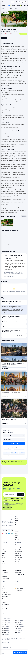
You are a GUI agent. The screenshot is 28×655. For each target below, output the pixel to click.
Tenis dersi (6, 632)
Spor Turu (17, 522)
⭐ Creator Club (18, 590)
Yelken (3, 547)
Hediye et (20, 447)
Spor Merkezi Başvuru (6, 594)
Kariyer (3, 588)
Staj (3, 590)
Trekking (3, 566)
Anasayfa (3, 5)
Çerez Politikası (5, 647)
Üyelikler (19, 5)
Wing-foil (5, 634)
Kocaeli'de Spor (18, 561)
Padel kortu (19, 620)
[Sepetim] (22, 2)
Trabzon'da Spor (18, 568)
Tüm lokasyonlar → (19, 574)
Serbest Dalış (4, 576)
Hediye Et (17, 539)
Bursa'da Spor (18, 553)
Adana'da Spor (18, 557)
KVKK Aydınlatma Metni (6, 644)
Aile (16, 537)
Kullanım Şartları (9, 507)
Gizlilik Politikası (15, 644)
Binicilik (3, 563)
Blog (3, 586)
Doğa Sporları (5, 572)
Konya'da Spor (18, 559)
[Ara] (16, 2)
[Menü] (2, 2)
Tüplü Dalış (4, 551)
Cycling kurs (18, 630)
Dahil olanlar (10, 38)
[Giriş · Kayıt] (25, 2)
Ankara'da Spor (18, 547)
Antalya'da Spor (18, 551)
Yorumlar (17, 38)
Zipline (7, 8)
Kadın (16, 535)
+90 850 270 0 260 (5, 639)
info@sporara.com (13, 639)
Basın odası (4, 592)
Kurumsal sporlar (5, 604)
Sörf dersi (5, 628)
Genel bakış (4, 38)
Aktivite (8, 5)
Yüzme (3, 568)
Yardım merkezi (5, 610)
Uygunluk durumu (14, 443)
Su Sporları (4, 570)
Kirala (16, 529)
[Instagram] (3, 530)
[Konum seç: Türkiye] (12, 2)
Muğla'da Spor (18, 555)
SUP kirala (5, 630)
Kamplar (17, 531)
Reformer (18, 628)
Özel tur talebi (5, 596)
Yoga (3, 555)
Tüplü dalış (5, 624)
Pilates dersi (6, 622)
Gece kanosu (19, 624)
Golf (3, 561)
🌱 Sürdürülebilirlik (19, 586)
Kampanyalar (5, 608)
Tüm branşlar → (5, 578)
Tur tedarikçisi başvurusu (7, 598)
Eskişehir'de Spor (18, 566)
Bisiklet (3, 557)
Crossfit (5, 626)
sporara (6, 2)
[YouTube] (9, 530)
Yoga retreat (20, 626)
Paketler (17, 526)
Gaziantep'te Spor (19, 563)
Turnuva (17, 524)
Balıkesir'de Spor (18, 572)
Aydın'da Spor (18, 570)
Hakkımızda (4, 584)
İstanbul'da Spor (18, 545)
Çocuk (16, 533)
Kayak (3, 559)
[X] (6, 530)
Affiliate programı (5, 606)
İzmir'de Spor (18, 549)
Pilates (3, 553)
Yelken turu (19, 622)
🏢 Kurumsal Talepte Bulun (14, 456)
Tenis (3, 545)
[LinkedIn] (12, 530)
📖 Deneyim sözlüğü (19, 584)
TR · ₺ (10, 647)
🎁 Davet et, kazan (19, 588)
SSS (21, 38)
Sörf (3, 549)
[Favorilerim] (19, 2)
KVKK (4, 507)
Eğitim (13, 5)
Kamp (3, 574)
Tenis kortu (6, 620)
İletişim (3, 613)
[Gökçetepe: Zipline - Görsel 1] (7, 222)
